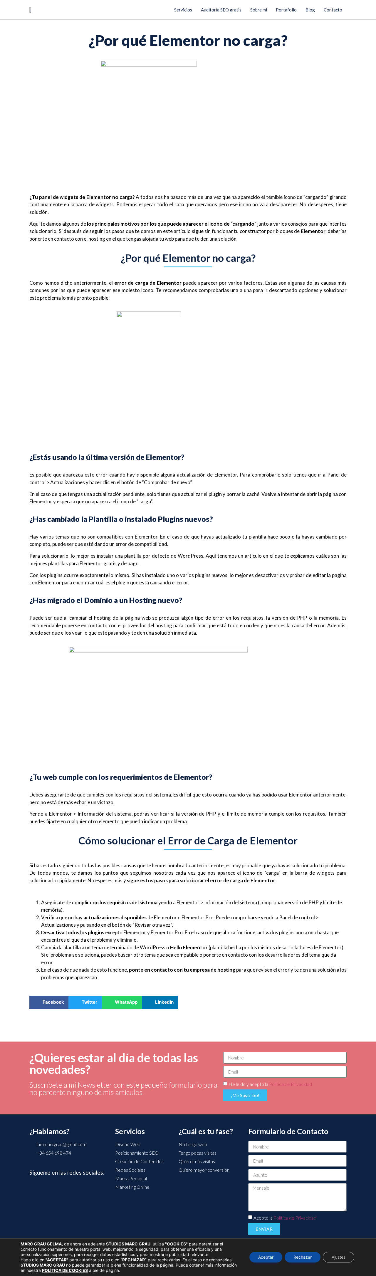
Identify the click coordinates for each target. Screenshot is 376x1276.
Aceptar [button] (265, 1257)
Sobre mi (258, 9)
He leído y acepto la (270, 1084)
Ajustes (338, 1257)
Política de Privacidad (290, 1084)
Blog (310, 9)
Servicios (183, 9)
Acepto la (285, 1217)
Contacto (333, 9)
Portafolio (286, 9)
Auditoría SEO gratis (221, 9)
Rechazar (302, 1257)
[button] (48, 1002)
